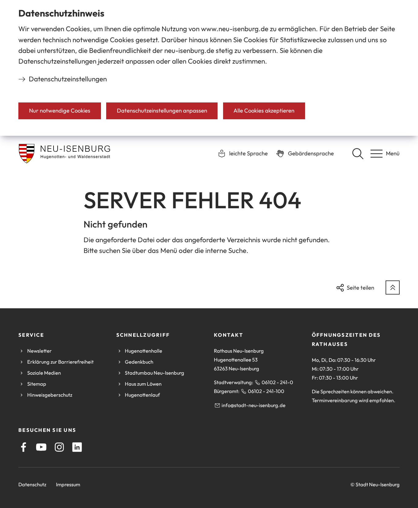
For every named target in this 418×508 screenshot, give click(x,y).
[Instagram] (59, 447)
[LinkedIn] (77, 447)
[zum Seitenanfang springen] (393, 287)
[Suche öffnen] (358, 153)
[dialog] (209, 68)
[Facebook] (23, 447)
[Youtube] (41, 447)
